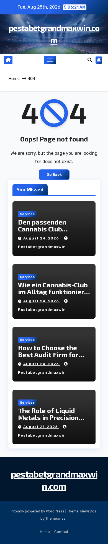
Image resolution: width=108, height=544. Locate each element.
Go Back (54, 174)
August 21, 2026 (41, 427)
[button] (90, 60)
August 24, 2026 (41, 238)
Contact (61, 532)
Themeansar (56, 518)
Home (14, 78)
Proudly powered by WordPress (38, 511)
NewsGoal (88, 511)
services (27, 214)
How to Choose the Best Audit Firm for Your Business (48, 354)
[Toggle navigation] (50, 60)
